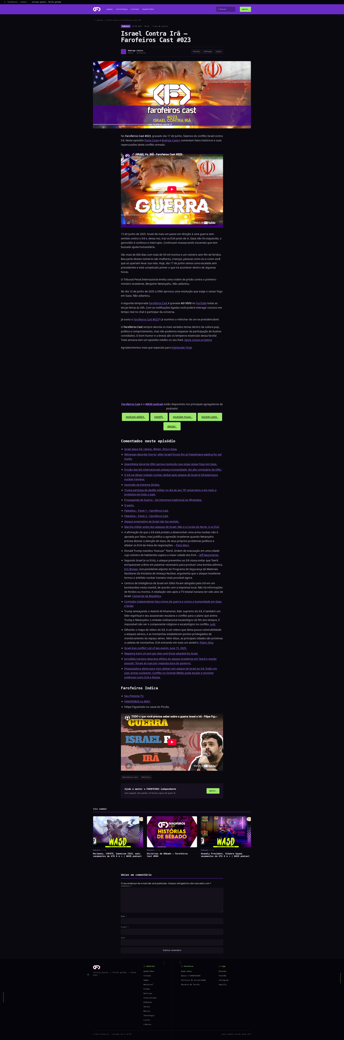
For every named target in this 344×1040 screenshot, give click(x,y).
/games (109, 9)
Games (146, 980)
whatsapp (208, 51)
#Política (146, 777)
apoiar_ (213, 791)
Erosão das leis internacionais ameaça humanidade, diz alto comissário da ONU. (173, 469)
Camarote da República (146, 596)
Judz (212, 624)
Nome (124, 916)
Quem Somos (186, 971)
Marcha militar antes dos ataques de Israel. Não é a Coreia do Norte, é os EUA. (172, 527)
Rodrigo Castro (171, 140)
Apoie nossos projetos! (198, 340)
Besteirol (148, 985)
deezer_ (172, 426)
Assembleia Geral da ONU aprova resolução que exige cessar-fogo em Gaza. (170, 464)
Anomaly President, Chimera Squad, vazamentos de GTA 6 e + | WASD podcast (225, 855)
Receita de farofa (190, 985)
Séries (147, 1007)
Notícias (148, 993)
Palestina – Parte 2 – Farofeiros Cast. (146, 516)
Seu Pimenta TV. (134, 696)
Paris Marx (182, 545)
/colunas (134, 9)
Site (123, 938)
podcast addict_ (135, 417)
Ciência (147, 1024)
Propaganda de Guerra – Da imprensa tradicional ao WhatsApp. (163, 500)
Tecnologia (149, 1016)
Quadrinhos (149, 971)
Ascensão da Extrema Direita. (142, 485)
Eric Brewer (131, 569)
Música (147, 1011)
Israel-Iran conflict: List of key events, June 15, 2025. (155, 648)
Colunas (147, 976)
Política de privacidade (193, 980)
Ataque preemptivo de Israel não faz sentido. (151, 521)
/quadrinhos (148, 9)
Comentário (126, 886)
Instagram (223, 980)
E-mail (124, 927)
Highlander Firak (181, 347)
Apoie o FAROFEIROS (190, 976)
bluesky (196, 51)
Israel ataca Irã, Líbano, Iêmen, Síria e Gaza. (150, 449)
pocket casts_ (209, 417)
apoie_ (245, 9)
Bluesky (222, 971)
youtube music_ (182, 417)
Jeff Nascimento (208, 555)
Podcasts (126, 26)
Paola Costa (151, 140)
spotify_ (159, 417)
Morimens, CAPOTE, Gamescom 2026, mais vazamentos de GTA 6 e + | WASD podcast (117, 855)
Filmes (147, 989)
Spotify (222, 985)
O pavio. (129, 505)
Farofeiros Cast (158, 303)
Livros (147, 1020)
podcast (100, 20)
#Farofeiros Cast (130, 777)
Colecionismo (150, 998)
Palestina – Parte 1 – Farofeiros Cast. (146, 510)
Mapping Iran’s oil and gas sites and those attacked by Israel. (161, 653)
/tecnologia (122, 9)
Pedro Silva (206, 642)
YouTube (201, 303)
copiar (218, 51)
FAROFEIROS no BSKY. (137, 701)
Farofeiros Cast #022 (146, 319)
